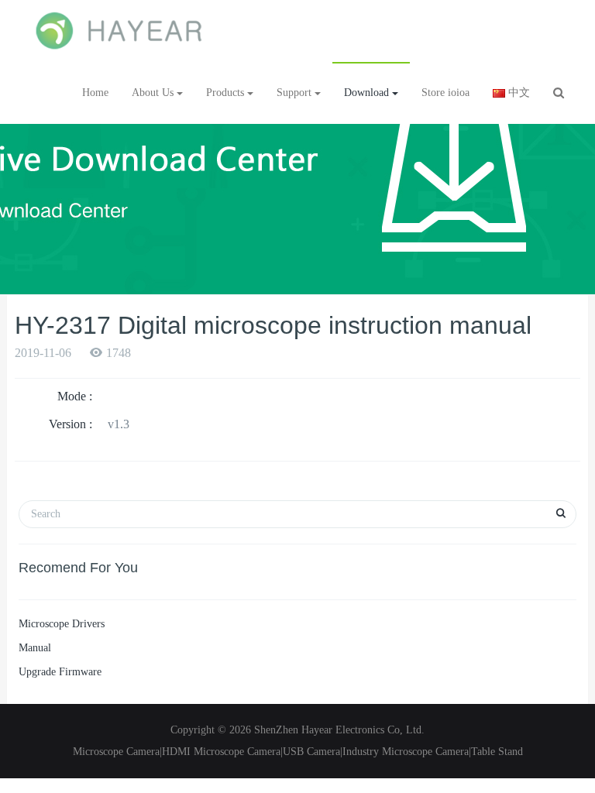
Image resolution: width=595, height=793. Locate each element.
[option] (297, 178)
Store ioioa (445, 92)
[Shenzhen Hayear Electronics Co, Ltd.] (120, 31)
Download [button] (368, 92)
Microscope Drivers (62, 624)
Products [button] (226, 92)
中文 (517, 92)
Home (95, 92)
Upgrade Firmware (60, 672)
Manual (35, 648)
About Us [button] (154, 92)
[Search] (559, 93)
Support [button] (296, 92)
